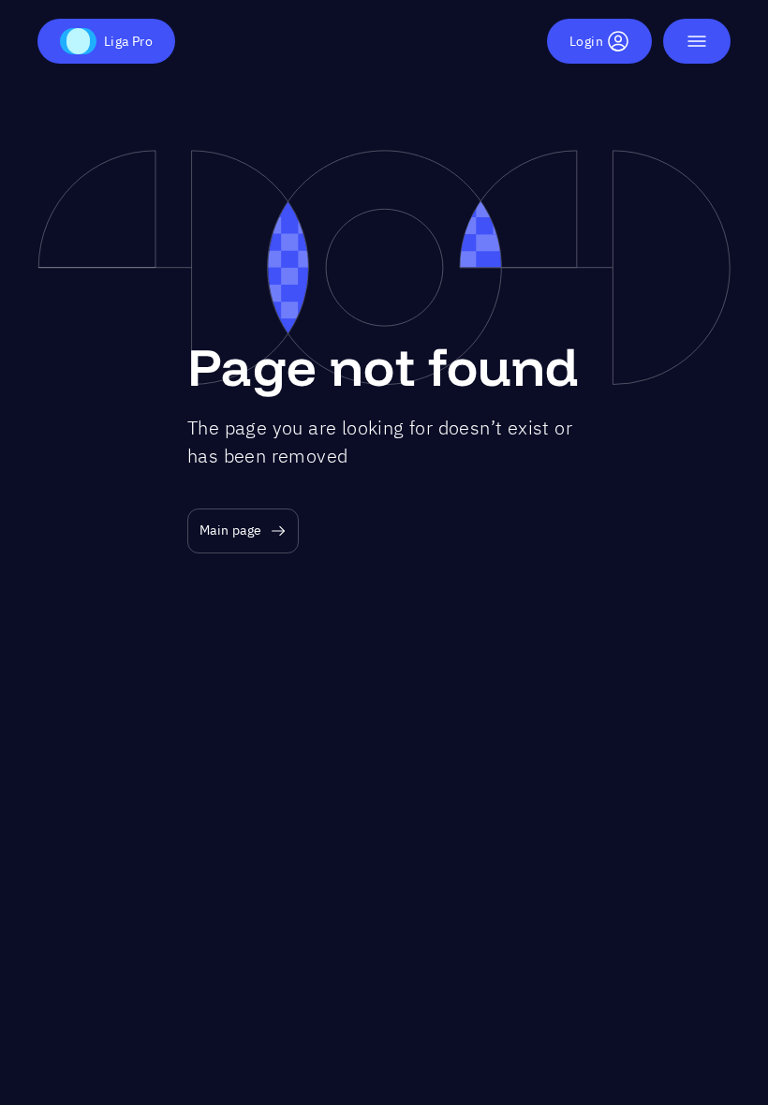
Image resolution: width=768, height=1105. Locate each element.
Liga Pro (128, 41)
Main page (230, 530)
